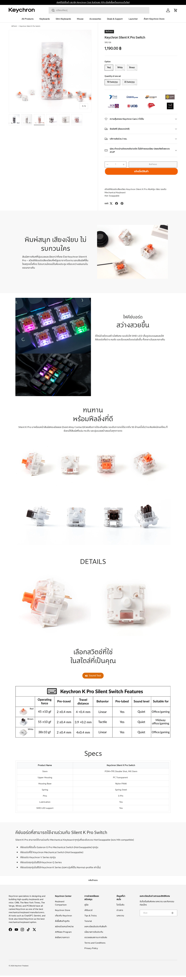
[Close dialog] (142, 459)
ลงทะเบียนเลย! (68, 512)
